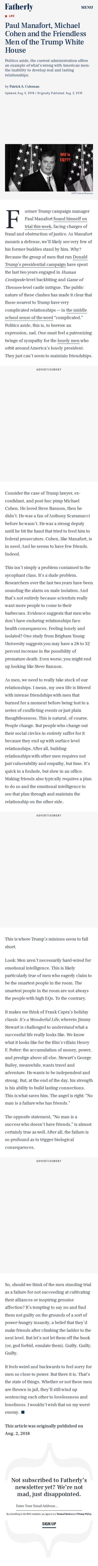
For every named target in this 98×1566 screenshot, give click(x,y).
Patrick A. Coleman (24, 86)
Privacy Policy (84, 1513)
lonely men (69, 341)
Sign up (49, 1523)
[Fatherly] (19, 7)
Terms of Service (65, 1513)
